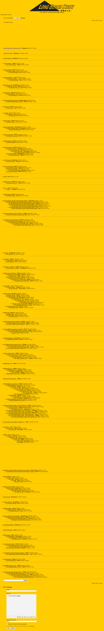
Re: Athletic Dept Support (12, 339)
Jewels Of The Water (8, 166)
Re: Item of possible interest (12, 128)
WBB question (6, 535)
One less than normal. (14, 80)
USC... (5, 188)
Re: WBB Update (10, 313)
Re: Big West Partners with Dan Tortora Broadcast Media (19, 202)
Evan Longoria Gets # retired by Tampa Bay (13, 422)
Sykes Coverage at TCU (8, 353)
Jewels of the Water (7, 147)
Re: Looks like (9, 254)
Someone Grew (12, 275)
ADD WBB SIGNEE (8, 524)
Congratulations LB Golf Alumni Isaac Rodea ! (14, 552)
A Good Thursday (7, 63)
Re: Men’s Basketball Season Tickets (14, 101)
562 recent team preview (11, 183)
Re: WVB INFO (10, 260)
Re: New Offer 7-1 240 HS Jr (13, 268)
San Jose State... (7, 286)
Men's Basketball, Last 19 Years (10, 383)
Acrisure (14, 333)
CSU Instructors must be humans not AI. (12, 572)
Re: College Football (10, 71)
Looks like (5, 252)
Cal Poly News (6, 160)
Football (5, 434)
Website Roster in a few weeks (13, 373)
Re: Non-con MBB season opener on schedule (16, 330)
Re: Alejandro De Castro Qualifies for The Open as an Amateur (20, 471)
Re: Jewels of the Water (11, 148)
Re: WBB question (10, 536)
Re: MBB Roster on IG (11, 369)
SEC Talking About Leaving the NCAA (12, 344)
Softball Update (6, 194)
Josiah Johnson (6, 92)
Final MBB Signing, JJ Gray (9, 565)
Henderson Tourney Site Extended (19, 303)
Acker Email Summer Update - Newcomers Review (15, 405)
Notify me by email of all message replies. (17, 624)
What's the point (7, 293)
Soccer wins (6, 106)
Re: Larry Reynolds (16, 387)
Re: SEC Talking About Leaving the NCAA (16, 345)
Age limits (5, 113)
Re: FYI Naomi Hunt (11, 560)
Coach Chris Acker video (9, 544)
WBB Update (6, 312)
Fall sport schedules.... (8, 77)
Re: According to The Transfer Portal (14, 221)
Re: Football (9, 436)
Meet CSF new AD (7, 85)
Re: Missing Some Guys (17, 409)
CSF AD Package (7, 58)
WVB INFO (6, 259)
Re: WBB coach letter (11, 509)
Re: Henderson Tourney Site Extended (23, 305)
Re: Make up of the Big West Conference (15, 517)
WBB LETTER (7, 486)
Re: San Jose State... (10, 287)
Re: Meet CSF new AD (11, 86)
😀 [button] (22, 617)
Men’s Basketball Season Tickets (10, 100)
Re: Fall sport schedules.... (12, 78)
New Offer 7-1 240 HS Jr (9, 266)
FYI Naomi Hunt (7, 559)
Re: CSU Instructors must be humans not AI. (16, 573)
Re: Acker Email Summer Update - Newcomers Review (18, 406)
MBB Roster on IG (7, 363)
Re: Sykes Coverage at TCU (12, 354)
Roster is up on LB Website (9, 273)
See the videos (6, 497)
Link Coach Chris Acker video (13, 547)
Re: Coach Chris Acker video (12, 545)
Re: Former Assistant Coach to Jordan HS (15, 322)
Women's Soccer (7, 181)
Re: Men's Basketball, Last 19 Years (14, 385)
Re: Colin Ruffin (15, 372)
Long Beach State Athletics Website (56, 12)
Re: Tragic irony (10, 428)
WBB (4, 476)
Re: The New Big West (11, 503)
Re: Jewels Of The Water (11, 167)
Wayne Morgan (12, 395)
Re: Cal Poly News (10, 161)
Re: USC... (8, 189)
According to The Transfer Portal (10, 219)
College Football (7, 69)
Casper (5, 176)
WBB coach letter (7, 508)
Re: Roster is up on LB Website (13, 274)
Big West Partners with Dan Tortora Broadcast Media (15, 200)
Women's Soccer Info (8, 134)
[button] (17, 617)
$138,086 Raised (7, 141)
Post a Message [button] (43, 12)
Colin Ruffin (12, 371)
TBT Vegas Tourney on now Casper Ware (12, 213)
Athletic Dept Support (8, 338)
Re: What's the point (10, 294)
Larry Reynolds (12, 386)
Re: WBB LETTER (13, 489)
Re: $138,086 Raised (11, 142)
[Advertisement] (46, 35)
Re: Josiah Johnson (10, 94)
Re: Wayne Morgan (16, 396)
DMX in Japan (6, 120)
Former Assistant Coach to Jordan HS (11, 321)
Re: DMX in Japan (10, 122)
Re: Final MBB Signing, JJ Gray (13, 566)
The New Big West (7, 502)
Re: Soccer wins (10, 108)
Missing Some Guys (13, 408)
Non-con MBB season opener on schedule (12, 329)
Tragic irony (6, 427)
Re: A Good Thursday (11, 64)
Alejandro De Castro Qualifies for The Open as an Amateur (16, 470)
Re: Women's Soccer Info (12, 136)
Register (18, 595)
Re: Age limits (9, 114)
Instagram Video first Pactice (9, 378)
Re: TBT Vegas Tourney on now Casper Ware (16, 214)
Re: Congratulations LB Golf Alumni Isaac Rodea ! (17, 554)
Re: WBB (8, 477)
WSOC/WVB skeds (7, 530)
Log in (17, 18)
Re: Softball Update (10, 195)
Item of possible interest (8, 127)
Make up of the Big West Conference (11, 516)
